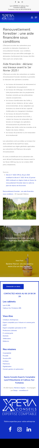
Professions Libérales (10, 330)
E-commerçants (8, 333)
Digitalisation (7, 366)
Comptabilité (7, 353)
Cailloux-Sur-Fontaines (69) (12, 308)
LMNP (5, 325)
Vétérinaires (7, 339)
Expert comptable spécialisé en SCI (14, 328)
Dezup (15, 390)
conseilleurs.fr (23, 390)
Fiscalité (5, 356)
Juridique (6, 361)
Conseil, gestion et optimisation (13, 369)
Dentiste (5, 336)
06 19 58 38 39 (26, 9)
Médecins (6, 341)
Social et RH (7, 358)
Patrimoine (6, 364)
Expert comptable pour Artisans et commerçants (19, 322)
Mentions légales (20, 388)
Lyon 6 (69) (6, 305)
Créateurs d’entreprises (10, 320)
